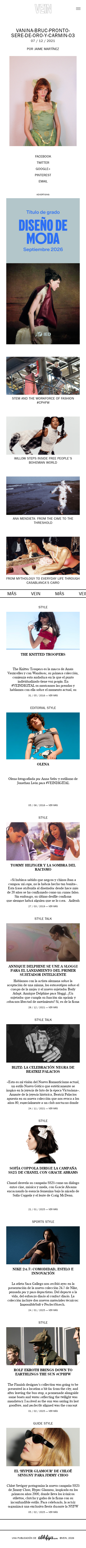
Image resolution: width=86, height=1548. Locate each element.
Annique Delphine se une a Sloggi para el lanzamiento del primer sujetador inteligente (43, 971)
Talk (48, 919)
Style (43, 607)
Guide (38, 1424)
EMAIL (43, 181)
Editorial (38, 708)
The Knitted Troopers (43, 654)
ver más (53, 696)
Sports (38, 1222)
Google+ (7, 1545)
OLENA (43, 764)
